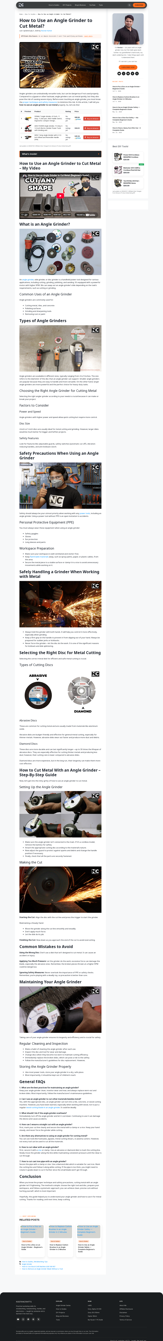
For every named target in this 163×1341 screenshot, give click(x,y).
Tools (101, 5)
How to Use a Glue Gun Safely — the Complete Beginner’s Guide (125, 119)
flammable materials (39, 556)
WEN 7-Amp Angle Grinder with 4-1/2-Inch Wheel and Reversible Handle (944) (48, 137)
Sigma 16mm (92, 1316)
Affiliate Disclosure (126, 1309)
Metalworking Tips (41, 1262)
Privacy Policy (125, 1316)
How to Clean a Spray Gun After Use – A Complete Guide (127, 129)
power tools (85, 513)
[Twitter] (137, 73)
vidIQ (89, 1305)
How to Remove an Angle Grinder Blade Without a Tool (42, 1269)
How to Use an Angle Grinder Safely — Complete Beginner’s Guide (126, 108)
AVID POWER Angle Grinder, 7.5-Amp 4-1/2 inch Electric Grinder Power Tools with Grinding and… (48, 128)
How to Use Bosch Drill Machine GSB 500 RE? (38, 1266)
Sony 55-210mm (93, 1312)
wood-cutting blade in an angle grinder (43, 1107)
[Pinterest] (132, 73)
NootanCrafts (24, 1302)
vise (39, 1150)
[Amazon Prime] (78, 120)
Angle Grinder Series (63, 1305)
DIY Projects (67, 5)
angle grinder (28, 279)
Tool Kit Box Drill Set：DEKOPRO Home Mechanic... (131, 182)
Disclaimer (123, 1312)
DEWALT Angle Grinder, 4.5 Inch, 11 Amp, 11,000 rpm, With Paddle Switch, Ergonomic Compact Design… (48, 118)
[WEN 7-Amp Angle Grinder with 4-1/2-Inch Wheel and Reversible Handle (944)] (28, 137)
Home (21, 14)
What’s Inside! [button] (60, 154)
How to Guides (54, 5)
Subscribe (139, 5)
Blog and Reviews (62, 1316)
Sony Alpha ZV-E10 (94, 1309)
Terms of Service (126, 1320)
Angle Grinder (27, 1264)
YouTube (92, 5)
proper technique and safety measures (40, 102)
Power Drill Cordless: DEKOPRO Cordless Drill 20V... (131, 156)
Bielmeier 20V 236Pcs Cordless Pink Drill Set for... (131, 169)
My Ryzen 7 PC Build (95, 1320)
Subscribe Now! (128, 67)
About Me (123, 1305)
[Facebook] (128, 73)
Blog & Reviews (80, 5)
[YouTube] (119, 73)
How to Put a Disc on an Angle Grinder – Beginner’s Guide (127, 88)
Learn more (88, 36)
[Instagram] (123, 73)
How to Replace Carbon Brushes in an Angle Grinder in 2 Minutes (126, 98)
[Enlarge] (98, 232)
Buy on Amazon (93, 119)
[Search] (129, 5)
